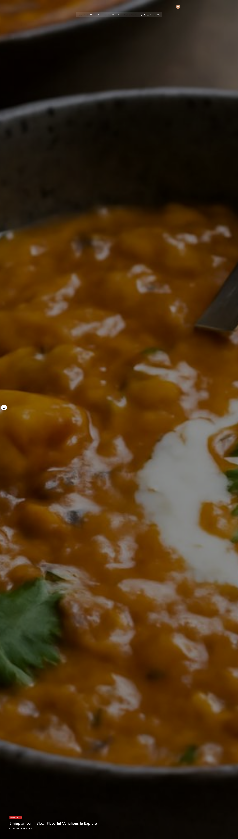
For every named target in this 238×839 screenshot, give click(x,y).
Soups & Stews (129, 15)
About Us (157, 15)
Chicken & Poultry (16, 817)
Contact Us (147, 15)
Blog (140, 15)
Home (80, 15)
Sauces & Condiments (92, 15)
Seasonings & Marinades (112, 15)
